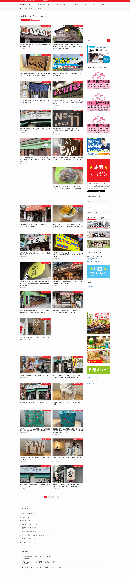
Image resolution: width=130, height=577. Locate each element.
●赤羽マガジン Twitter (92, 258)
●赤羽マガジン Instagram (93, 259)
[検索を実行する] (108, 40)
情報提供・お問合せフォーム (29, 524)
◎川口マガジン (91, 382)
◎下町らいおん (91, 383)
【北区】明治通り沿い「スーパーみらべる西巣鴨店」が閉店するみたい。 (41, 568)
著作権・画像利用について (29, 531)
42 (58, 497)
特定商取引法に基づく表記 (29, 528)
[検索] (109, 1)
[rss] (107, 1)
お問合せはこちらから (92, 377)
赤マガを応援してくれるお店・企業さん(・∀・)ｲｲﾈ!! (36, 535)
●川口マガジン (90, 286)
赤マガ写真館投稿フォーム (29, 538)
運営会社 (24, 542)
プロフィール (25, 517)
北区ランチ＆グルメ (25, 19)
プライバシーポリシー (28, 513)
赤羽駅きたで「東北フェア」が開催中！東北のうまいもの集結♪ (39, 562)
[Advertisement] (35, 184)
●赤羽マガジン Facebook (93, 261)
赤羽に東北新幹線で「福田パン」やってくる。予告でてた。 (38, 557)
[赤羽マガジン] (26, 4)
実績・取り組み (26, 520)
